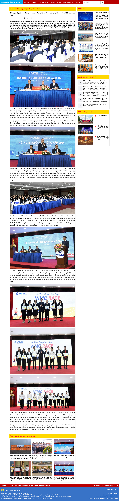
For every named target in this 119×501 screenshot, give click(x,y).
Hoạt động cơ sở (43, 2)
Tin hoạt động (12, 485)
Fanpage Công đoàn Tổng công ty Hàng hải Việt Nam (34, 485)
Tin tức (34, 2)
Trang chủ (4, 485)
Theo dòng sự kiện (86, 112)
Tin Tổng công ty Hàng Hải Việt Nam (29, 9)
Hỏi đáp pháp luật (56, 2)
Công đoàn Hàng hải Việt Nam (11, 2)
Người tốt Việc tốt (68, 2)
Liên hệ (78, 2)
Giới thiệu (26, 2)
